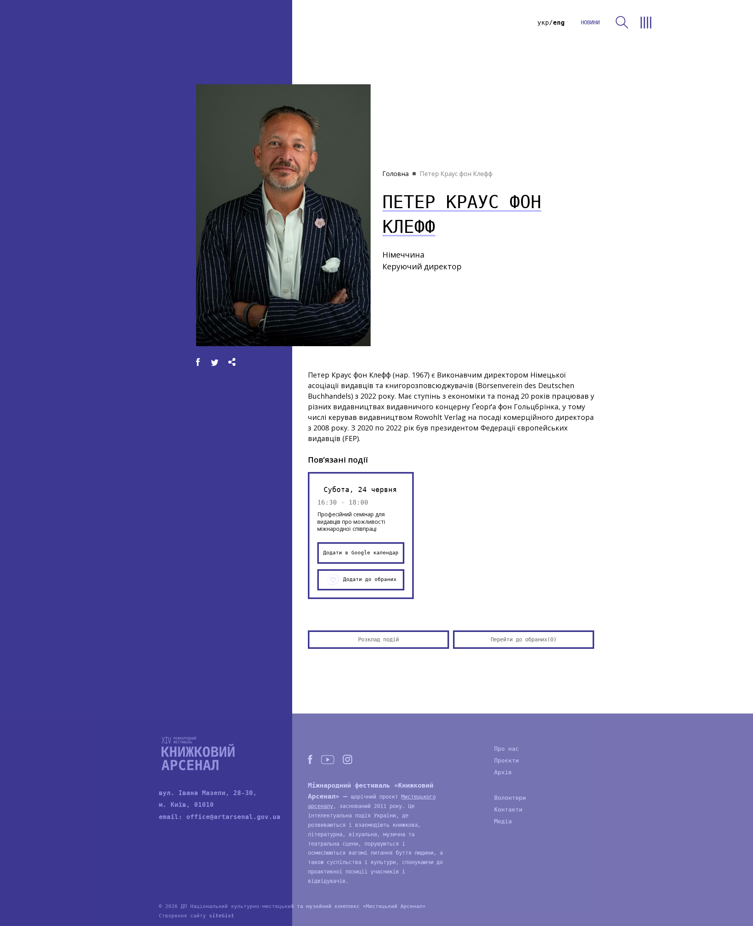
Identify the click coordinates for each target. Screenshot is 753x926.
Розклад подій (378, 639)
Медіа (503, 821)
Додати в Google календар (360, 553)
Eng (559, 22)
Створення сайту (196, 916)
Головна (395, 173)
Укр (543, 22)
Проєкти (506, 760)
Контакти (508, 809)
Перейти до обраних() (524, 639)
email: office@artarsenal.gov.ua (219, 817)
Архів (503, 772)
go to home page (140, 22)
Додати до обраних (370, 579)
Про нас (506, 748)
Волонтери (510, 797)
